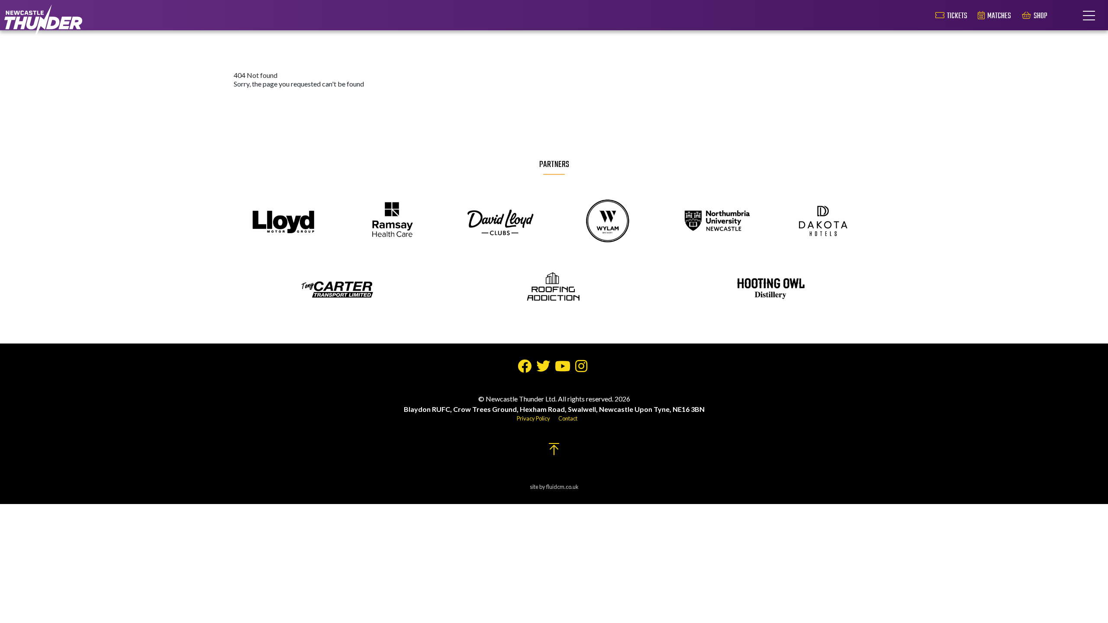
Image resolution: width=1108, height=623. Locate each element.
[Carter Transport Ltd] (338, 289)
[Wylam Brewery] (608, 221)
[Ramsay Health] (392, 221)
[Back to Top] (554, 451)
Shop (1040, 16)
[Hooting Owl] (769, 289)
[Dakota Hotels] (824, 221)
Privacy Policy (533, 418)
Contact (567, 418)
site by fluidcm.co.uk (554, 486)
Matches (999, 16)
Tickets (957, 16)
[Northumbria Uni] (715, 221)
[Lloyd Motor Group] (284, 221)
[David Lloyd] (500, 221)
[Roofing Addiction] (553, 289)
